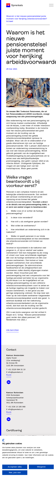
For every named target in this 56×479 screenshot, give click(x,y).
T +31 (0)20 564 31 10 (15, 370)
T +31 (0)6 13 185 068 (15, 407)
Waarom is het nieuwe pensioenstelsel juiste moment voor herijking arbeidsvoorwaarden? (26, 17)
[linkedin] (8, 382)
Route (8, 375)
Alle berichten (12, 330)
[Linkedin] (8, 419)
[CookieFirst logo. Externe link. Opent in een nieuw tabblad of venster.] (3, 440)
